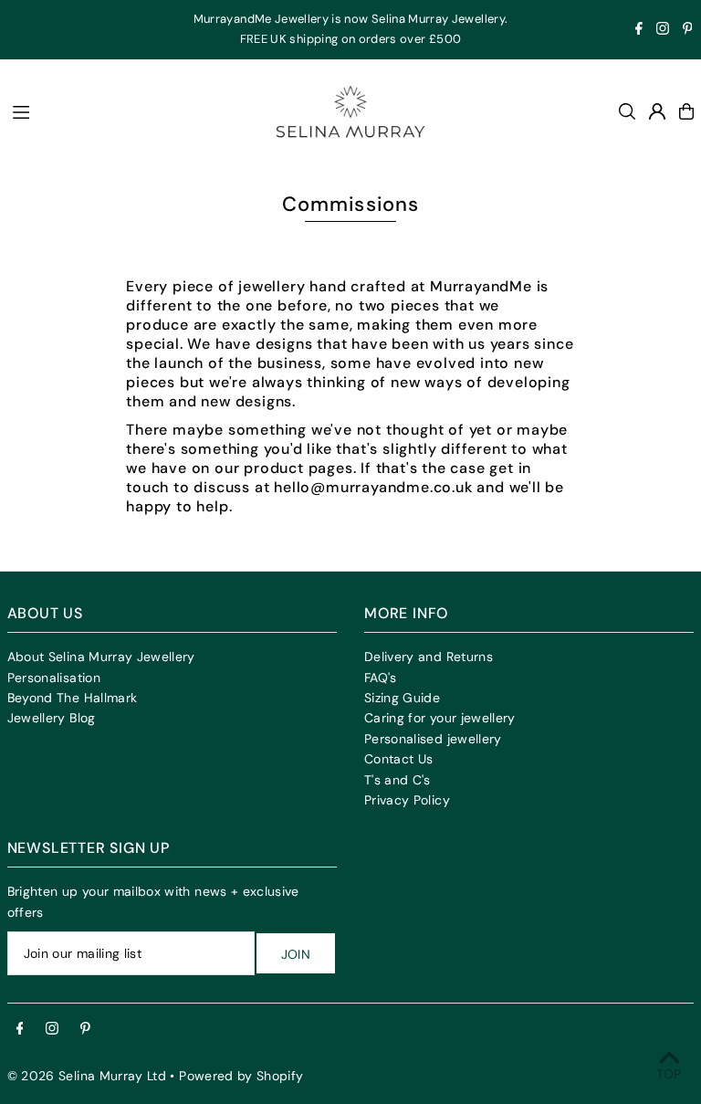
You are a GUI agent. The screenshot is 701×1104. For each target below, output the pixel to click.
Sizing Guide (402, 697)
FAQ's (380, 677)
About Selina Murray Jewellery (101, 656)
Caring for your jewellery (440, 718)
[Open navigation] (126, 110)
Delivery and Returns (428, 656)
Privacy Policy (407, 800)
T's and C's (397, 780)
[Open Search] (627, 111)
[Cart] (686, 111)
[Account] (657, 111)
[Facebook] (639, 30)
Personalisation (53, 677)
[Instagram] (662, 30)
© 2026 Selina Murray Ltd (86, 1075)
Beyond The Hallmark (72, 697)
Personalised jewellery (433, 739)
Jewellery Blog (51, 718)
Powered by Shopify (241, 1075)
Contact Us (399, 759)
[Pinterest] (688, 30)
